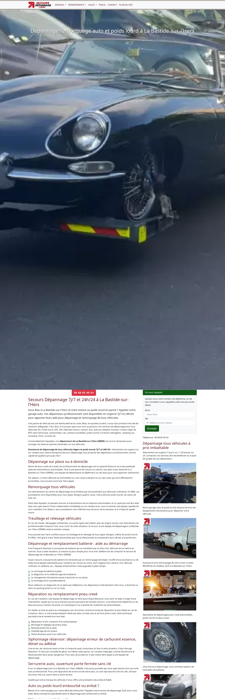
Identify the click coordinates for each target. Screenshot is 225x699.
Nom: (147, 410)
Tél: (146, 418)
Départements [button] (76, 4)
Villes (91, 4)
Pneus (102, 4)
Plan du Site (126, 4)
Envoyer (152, 428)
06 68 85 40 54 (84, 392)
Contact (112, 4)
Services (60, 4)
